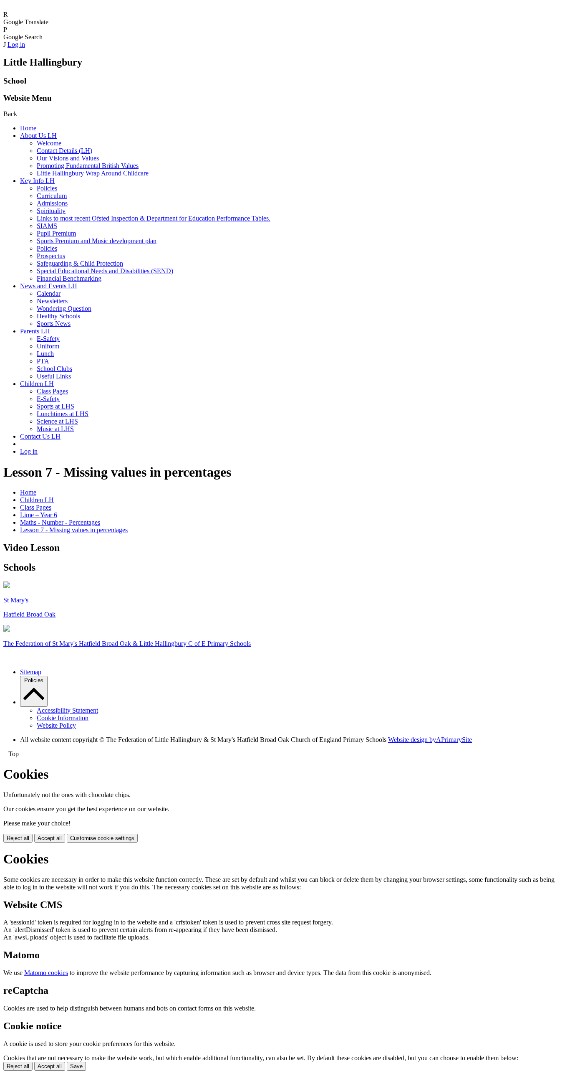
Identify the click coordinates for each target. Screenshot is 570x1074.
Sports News (54, 323)
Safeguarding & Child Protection (80, 263)
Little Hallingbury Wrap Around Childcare (93, 173)
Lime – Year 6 (38, 514)
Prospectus (51, 255)
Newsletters (52, 301)
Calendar (49, 293)
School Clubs (54, 368)
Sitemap (30, 671)
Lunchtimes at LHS (62, 413)
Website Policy (56, 725)
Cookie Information (62, 717)
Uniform (48, 346)
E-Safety (48, 338)
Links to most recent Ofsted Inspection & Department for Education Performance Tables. (153, 218)
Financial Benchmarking (69, 278)
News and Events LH (48, 285)
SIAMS (47, 225)
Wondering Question (64, 308)
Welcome (49, 143)
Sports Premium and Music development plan (96, 240)
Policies (47, 188)
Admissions (52, 203)
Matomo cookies (46, 972)
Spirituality (51, 210)
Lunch (45, 353)
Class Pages (52, 391)
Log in (16, 44)
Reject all (18, 838)
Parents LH (35, 331)
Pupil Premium (56, 233)
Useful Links (54, 376)
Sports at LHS (55, 406)
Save (76, 1066)
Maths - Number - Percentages (60, 522)
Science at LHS (57, 421)
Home (28, 128)
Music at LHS (55, 428)
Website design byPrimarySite (430, 739)
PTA (43, 361)
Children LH (37, 383)
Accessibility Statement (67, 710)
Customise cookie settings (102, 838)
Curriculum (52, 195)
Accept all (50, 838)
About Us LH (38, 135)
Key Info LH (37, 180)
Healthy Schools (58, 316)
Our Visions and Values (68, 158)
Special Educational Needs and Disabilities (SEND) (105, 270)
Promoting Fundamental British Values (88, 165)
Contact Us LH (40, 436)
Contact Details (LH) (64, 150)
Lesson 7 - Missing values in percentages (74, 529)
